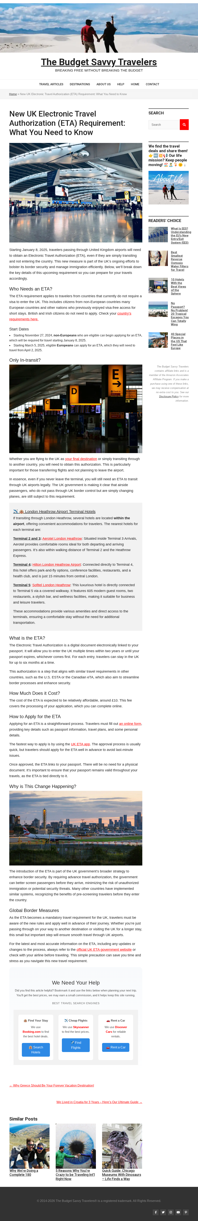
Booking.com (32, 1031)
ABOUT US (103, 84)
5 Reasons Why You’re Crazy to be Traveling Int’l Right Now (75, 1175)
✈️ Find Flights (75, 1045)
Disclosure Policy (169, 396)
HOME (135, 84)
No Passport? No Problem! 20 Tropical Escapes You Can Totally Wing (180, 313)
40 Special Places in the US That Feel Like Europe (179, 341)
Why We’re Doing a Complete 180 (23, 1173)
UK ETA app (80, 744)
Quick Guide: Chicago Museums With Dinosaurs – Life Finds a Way (121, 1175)
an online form (130, 724)
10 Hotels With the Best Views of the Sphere (178, 286)
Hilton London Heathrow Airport (56, 565)
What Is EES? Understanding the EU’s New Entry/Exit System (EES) (181, 235)
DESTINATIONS (80, 84)
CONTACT (152, 84)
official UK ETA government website (104, 950)
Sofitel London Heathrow (51, 585)
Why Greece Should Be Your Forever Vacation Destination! (51, 1085)
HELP (120, 84)
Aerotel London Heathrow (62, 538)
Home (13, 94)
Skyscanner (81, 1027)
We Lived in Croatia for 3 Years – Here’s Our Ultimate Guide (99, 1102)
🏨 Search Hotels (36, 1050)
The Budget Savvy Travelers (99, 62)
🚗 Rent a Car (115, 1047)
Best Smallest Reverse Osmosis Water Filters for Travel (179, 261)
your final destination (81, 459)
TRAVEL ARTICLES (51, 84)
